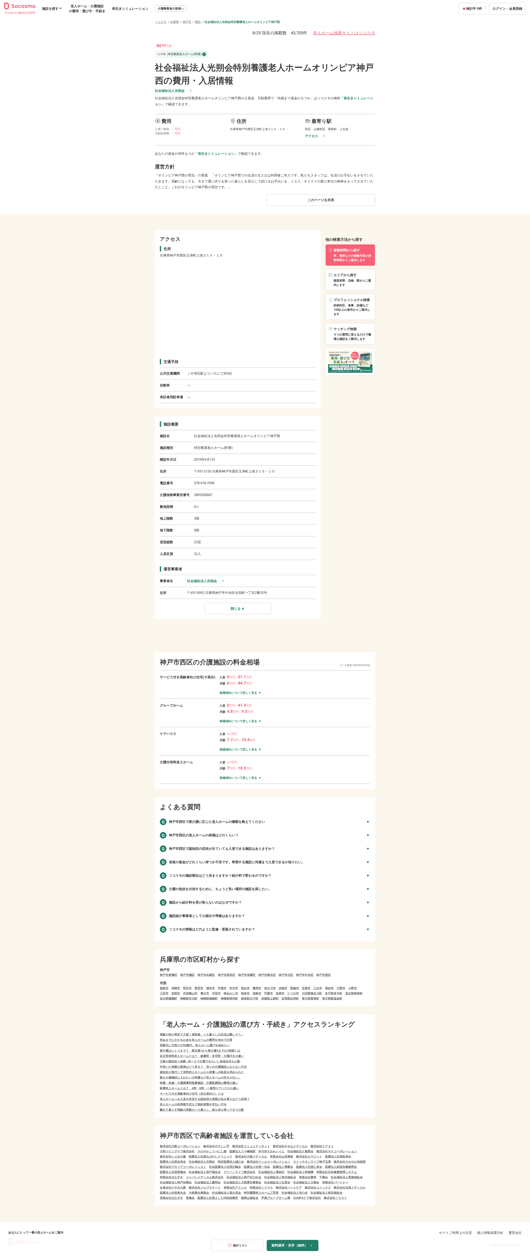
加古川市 (270, 988)
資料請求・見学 (289, 1245)
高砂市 (329, 988)
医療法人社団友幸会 (173, 1161)
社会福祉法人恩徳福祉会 (347, 1177)
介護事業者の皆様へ (171, 8)
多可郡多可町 (333, 993)
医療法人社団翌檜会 (173, 1172)
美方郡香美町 (310, 998)
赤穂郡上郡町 (270, 998)
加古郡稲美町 (354, 993)
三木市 (317, 988)
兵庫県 (174, 22)
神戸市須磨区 (246, 975)
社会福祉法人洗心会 (295, 1192)
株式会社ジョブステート (205, 1187)
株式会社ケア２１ (322, 1146)
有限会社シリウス (261, 1187)
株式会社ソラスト (335, 1198)
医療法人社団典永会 (173, 1192)
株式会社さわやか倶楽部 (350, 1161)
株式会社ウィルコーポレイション (268, 1161)
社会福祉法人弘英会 (277, 1182)
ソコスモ (160, 22)
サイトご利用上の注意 (455, 1233)
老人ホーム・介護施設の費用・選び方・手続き (87, 8)
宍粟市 (268, 993)
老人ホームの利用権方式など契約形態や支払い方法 (193, 1104)
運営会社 (515, 1233)
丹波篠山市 (190, 993)
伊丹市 (233, 988)
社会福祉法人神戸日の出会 (243, 1177)
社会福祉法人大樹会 (306, 1182)
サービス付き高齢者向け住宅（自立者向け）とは (192, 1093)
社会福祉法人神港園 (300, 1172)
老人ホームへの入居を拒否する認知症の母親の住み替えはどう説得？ (205, 1099)
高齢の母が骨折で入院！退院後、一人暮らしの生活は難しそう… (201, 1034)
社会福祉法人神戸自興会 (176, 1182)
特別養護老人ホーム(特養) (179, 54)
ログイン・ (507, 9)
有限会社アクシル (235, 1187)
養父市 (204, 993)
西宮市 (199, 988)
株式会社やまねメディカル (290, 1146)
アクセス (311, 136)
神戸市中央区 (304, 975)
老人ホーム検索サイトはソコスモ (344, 32)
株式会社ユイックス (318, 1187)
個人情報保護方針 (490, 1233)
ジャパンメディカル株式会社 (205, 1177)
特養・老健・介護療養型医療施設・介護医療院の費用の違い (199, 1083)
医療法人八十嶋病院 (242, 1151)
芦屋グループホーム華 (275, 1198)
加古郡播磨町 (168, 998)
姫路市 (164, 988)
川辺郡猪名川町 (312, 993)
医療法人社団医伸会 (338, 1156)
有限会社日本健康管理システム (336, 1172)
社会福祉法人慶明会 (208, 1182)
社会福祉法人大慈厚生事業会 (242, 1182)
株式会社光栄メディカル (350, 1187)
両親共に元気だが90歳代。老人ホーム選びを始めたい (195, 1045)
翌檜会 (190, 1198)
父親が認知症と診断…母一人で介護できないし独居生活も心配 (200, 1061)
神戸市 (187, 22)
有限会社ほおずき (171, 1177)
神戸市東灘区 (168, 975)
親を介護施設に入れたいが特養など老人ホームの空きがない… (200, 1077)
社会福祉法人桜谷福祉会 (326, 1192)
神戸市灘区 (187, 975)
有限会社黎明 (307, 1177)
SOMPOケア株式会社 (307, 1198)
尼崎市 (175, 988)
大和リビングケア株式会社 (177, 1151)
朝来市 (245, 993)
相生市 (245, 988)
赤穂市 (283, 988)
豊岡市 (257, 988)
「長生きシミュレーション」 (216, 154)
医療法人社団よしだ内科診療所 (218, 1198)
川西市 (341, 988)
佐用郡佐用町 (290, 998)
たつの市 (293, 993)
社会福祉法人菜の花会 (226, 1192)
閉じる (236, 609)
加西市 (175, 993)
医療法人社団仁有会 (309, 1167)
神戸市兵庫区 (206, 975)
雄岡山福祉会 (249, 1198)
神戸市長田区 (226, 975)
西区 (198, 22)
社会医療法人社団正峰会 (225, 1167)
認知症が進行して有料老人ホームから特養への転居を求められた (202, 1072)
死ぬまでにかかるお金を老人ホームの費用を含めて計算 (196, 1039)
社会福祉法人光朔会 (170, 91)
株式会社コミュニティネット (251, 1146)
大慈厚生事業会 (199, 1192)
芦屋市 (222, 988)
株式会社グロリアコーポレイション (183, 1167)
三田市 (164, 993)
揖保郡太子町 (249, 998)
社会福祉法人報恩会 (300, 1151)
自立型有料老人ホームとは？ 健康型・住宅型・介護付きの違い (202, 1056)
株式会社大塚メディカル (251, 1156)
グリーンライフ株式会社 (239, 1172)
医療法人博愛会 (283, 1167)
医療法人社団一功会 (257, 1167)
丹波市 (216, 993)
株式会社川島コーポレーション (180, 1146)
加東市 (280, 993)
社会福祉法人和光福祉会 (280, 1177)
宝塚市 (306, 988)
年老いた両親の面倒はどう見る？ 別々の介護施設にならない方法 (203, 1066)
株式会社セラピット (309, 1156)
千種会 (323, 1177)
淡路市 (257, 993)
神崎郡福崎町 (209, 998)
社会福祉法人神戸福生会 (205, 1172)
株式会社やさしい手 (216, 1146)
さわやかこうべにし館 (212, 1151)
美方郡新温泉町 (332, 998)
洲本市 (210, 988)
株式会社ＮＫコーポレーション (336, 1151)
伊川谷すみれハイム (271, 1151)
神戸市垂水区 (267, 975)
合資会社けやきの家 (173, 1187)
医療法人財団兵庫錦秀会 (341, 1167)
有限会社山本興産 (281, 1156)
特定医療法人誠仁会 (231, 1161)
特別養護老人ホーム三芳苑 (261, 1192)
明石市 (187, 988)
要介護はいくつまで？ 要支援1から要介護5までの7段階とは (200, 1050)
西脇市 (294, 988)
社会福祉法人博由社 (271, 1172)
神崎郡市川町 (189, 998)
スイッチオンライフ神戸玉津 (312, 1161)
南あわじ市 (231, 993)
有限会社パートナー (335, 1182)
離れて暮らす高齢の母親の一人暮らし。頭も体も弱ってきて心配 (202, 1109)
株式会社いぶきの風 (173, 1156)
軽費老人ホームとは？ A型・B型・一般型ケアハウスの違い (199, 1088)
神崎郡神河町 (229, 998)
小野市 (352, 988)
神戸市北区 (286, 975)
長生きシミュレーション (130, 9)
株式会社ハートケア (289, 1187)
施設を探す (50, 9)
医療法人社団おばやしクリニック (210, 1156)
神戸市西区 (323, 975)
